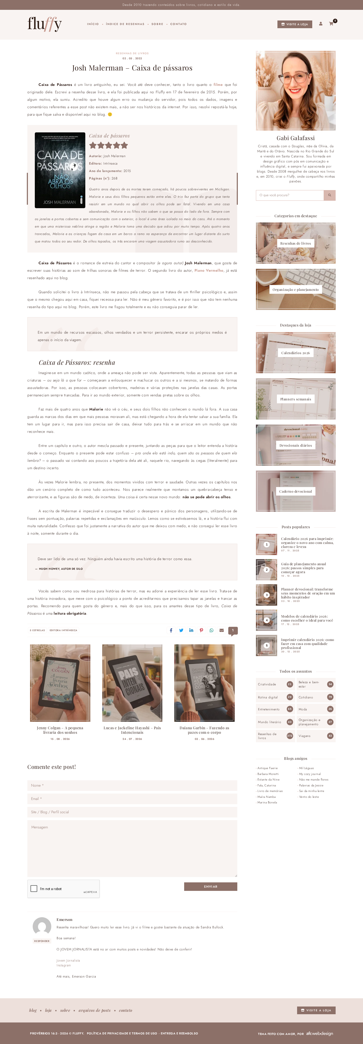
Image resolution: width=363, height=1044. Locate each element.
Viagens (305, 736)
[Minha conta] (320, 24)
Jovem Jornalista (68, 960)
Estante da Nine (269, 779)
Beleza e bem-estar (309, 684)
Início (93, 24)
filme (218, 84)
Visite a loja (296, 24)
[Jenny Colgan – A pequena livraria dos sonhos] (60, 683)
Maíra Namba (267, 797)
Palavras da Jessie (311, 785)
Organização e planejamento (309, 722)
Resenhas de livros (132, 53)
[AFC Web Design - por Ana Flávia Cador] (319, 1034)
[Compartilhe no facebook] (171, 630)
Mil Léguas (306, 768)
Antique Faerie (268, 768)
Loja (48, 1010)
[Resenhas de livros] (296, 243)
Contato (178, 24)
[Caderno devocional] (296, 491)
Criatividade (267, 684)
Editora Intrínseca (63, 630)
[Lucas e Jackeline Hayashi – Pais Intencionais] (132, 683)
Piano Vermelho (209, 270)
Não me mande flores (314, 779)
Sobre (157, 24)
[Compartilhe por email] (221, 630)
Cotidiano (306, 697)
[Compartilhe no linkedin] (191, 630)
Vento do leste (309, 797)
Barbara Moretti (268, 774)
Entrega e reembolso (179, 1033)
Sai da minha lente (311, 791)
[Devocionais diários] (296, 445)
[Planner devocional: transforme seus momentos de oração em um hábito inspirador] (296, 595)
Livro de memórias (270, 791)
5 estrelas (37, 630)
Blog (33, 1010)
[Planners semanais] (296, 399)
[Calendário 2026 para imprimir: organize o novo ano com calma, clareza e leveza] (296, 544)
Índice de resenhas (125, 24)
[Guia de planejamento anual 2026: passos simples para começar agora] (296, 569)
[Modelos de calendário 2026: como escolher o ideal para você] (296, 620)
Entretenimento (269, 709)
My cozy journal (310, 774)
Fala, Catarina (267, 785)
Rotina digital (268, 697)
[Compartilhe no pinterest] (201, 630)
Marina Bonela (267, 802)
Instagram (64, 965)
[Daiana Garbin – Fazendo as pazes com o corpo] (204, 683)
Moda (303, 709)
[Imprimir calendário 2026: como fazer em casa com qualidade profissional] (296, 645)
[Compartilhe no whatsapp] (211, 630)
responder (41, 941)
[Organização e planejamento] (296, 289)
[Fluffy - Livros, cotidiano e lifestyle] (44, 24)
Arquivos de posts (95, 1010)
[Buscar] (330, 195)
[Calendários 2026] (296, 352)
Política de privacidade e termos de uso (122, 1033)
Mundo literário (269, 722)
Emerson (65, 919)
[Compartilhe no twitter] (181, 630)
